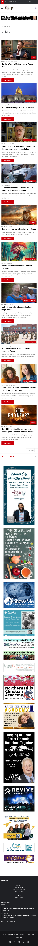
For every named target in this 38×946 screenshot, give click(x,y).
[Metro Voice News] (9, 8)
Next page (31, 450)
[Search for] (36, 8)
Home (4, 26)
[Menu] (2, 8)
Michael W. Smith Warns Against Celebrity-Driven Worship (21, 2)
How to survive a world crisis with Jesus (18, 229)
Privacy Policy (19, 897)
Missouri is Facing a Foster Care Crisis (17, 107)
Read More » (8, 80)
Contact (19, 895)
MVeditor (5, 61)
